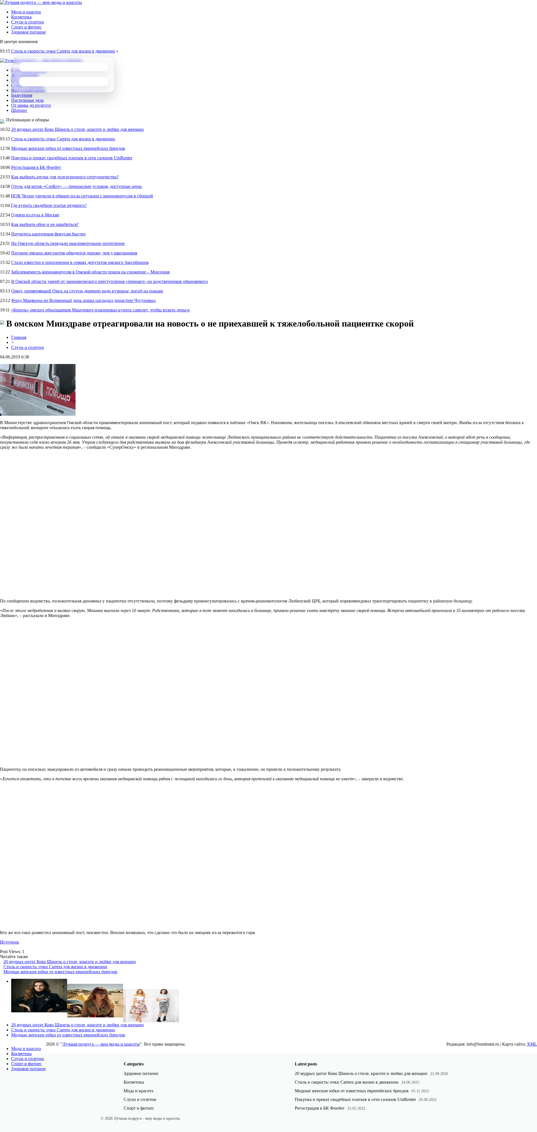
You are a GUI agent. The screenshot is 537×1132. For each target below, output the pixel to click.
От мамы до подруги (31, 105)
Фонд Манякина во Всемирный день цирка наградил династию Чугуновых (83, 300)
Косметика (21, 17)
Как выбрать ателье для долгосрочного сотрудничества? (65, 176)
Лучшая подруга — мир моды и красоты (101, 1044)
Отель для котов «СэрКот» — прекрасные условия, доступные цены (76, 186)
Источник (9, 942)
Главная (18, 337)
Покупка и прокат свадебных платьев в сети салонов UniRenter (71, 157)
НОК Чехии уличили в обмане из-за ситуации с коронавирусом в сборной (82, 195)
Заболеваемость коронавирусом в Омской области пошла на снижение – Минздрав (90, 272)
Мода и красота (26, 12)
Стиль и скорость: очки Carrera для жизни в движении (63, 51)
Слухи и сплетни (27, 22)
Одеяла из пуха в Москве (35, 214)
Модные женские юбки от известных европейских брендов (68, 148)
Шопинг (19, 110)
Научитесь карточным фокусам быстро (48, 233)
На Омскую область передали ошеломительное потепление (68, 243)
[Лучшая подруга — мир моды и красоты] (41, 2)
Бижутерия (21, 95)
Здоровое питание (28, 32)
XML (532, 1044)
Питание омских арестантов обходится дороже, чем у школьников (74, 252)
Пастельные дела (27, 100)
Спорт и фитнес (26, 27)
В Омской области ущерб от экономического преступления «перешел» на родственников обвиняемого (109, 281)
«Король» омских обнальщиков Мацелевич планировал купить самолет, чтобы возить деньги (100, 310)
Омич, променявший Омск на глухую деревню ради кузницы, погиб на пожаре (87, 291)
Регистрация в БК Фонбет (36, 167)
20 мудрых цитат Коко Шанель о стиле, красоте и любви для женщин (77, 129)
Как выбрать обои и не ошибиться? (45, 224)
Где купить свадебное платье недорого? (49, 205)
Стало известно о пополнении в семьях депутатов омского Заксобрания (80, 262)
